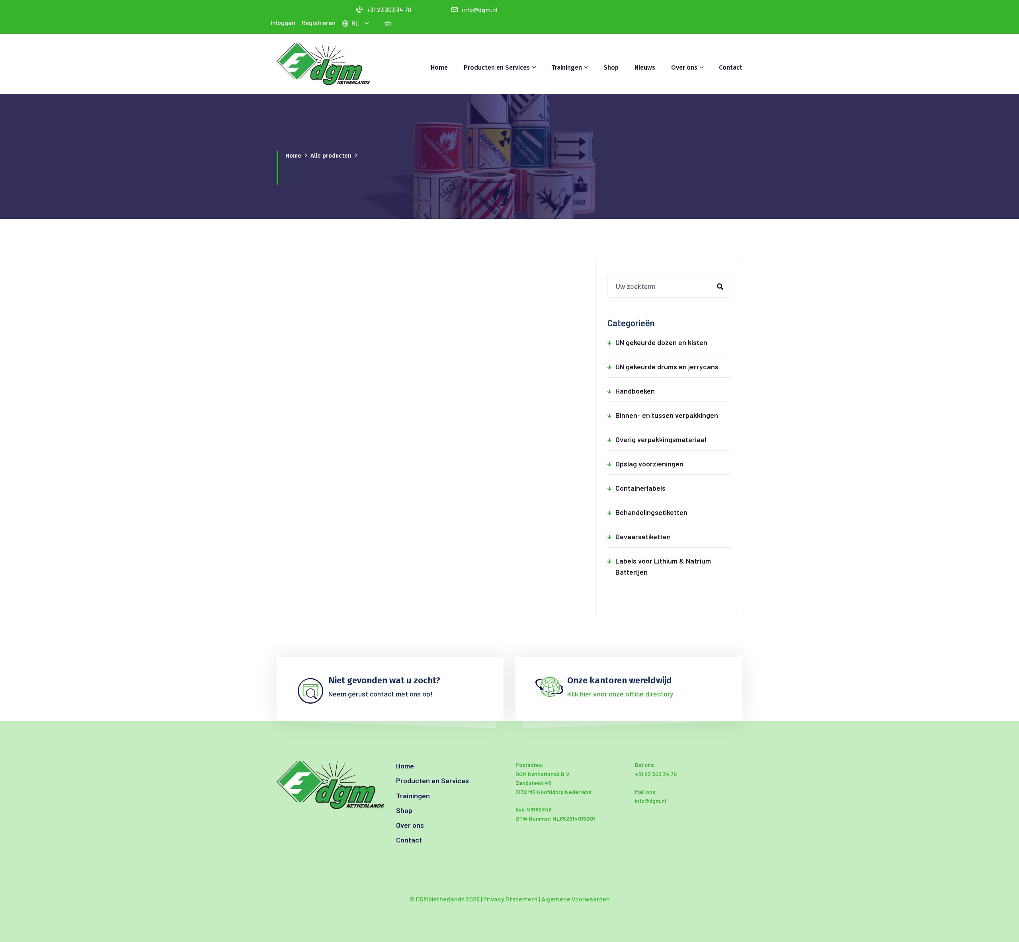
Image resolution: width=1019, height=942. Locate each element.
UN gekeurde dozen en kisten (672, 342)
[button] (368, 23)
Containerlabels (672, 488)
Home (439, 67)
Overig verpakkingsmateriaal (672, 439)
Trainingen (413, 795)
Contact (730, 67)
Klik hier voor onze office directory (620, 693)
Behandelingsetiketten (672, 512)
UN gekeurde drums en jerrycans (672, 366)
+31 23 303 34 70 (389, 9)
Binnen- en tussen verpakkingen (672, 415)
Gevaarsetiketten (672, 536)
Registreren (319, 22)
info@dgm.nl (480, 9)
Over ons (410, 825)
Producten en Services (432, 780)
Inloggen (283, 22)
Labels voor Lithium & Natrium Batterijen (672, 566)
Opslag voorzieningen (672, 463)
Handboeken (672, 390)
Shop (611, 67)
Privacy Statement (510, 899)
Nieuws (644, 67)
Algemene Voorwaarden (575, 899)
